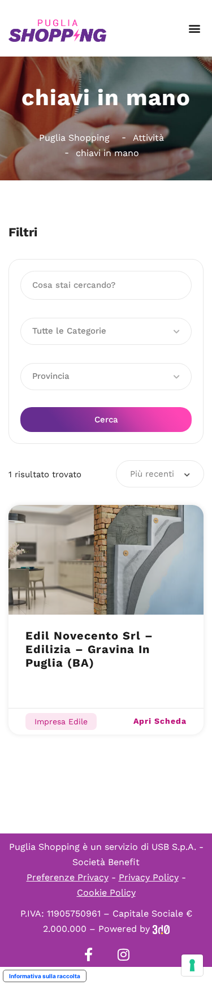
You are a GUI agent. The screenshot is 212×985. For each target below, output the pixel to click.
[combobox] (160, 473)
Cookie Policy (106, 892)
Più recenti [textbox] (152, 474)
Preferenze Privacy (68, 877)
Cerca (106, 419)
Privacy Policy (149, 877)
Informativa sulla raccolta (44, 976)
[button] (194, 28)
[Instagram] (124, 954)
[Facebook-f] (89, 954)
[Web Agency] (161, 928)
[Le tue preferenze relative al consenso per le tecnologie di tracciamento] (192, 965)
